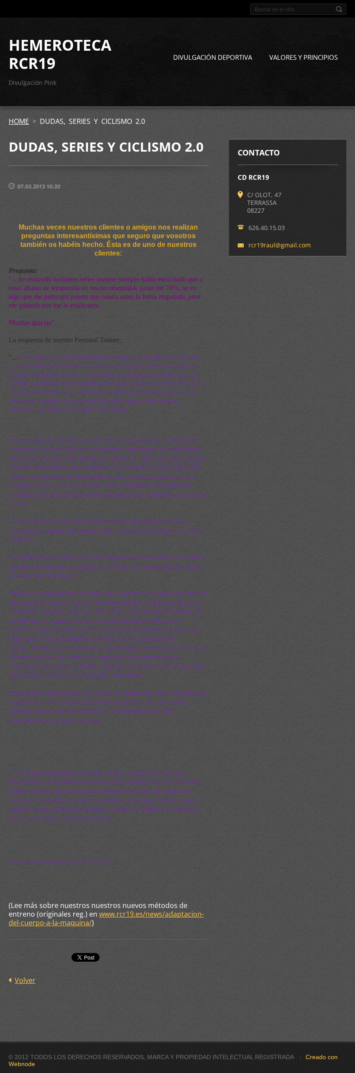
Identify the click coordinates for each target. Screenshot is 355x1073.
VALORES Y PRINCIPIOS (303, 57)
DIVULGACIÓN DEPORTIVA (212, 57)
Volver (25, 980)
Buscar (339, 9)
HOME (19, 121)
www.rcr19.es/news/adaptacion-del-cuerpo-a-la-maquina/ (106, 918)
